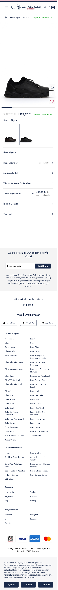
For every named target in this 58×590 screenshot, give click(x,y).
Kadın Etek (34, 397)
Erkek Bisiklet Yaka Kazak (40, 374)
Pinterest (33, 517)
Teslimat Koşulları (11, 473)
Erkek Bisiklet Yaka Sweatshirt (37, 362)
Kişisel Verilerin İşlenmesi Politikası (40, 463)
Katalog (33, 498)
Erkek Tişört (34, 345)
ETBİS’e (29, 549)
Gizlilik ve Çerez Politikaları (15, 455)
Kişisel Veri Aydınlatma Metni (14, 463)
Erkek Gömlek (10, 349)
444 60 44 (28, 303)
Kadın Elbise (10, 397)
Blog (6, 498)
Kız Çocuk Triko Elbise (39, 429)
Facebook (8, 513)
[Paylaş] (52, 85)
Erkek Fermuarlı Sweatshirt (15, 367)
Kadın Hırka (35, 421)
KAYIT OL (43, 264)
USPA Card (34, 494)
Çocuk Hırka (9, 429)
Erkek (7, 341)
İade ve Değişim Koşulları (15, 469)
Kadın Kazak (10, 421)
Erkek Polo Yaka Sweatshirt (15, 360)
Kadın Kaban (35, 402)
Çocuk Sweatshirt (11, 425)
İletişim (7, 451)
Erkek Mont (9, 389)
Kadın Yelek (9, 406)
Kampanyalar (10, 345)
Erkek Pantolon (36, 349)
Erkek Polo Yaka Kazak (13, 382)
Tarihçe (33, 490)
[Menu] (7, 7)
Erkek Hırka (9, 374)
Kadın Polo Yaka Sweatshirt (15, 417)
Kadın (32, 337)
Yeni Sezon (9, 337)
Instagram (34, 513)
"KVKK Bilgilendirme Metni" (33, 281)
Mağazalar (9, 494)
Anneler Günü (36, 433)
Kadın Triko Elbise (37, 417)
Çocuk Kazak (35, 425)
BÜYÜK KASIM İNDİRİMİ (14, 433)
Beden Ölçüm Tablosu (39, 469)
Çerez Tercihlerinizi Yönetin (38, 456)
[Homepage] (29, 7)
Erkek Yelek (34, 389)
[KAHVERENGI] (10, 132)
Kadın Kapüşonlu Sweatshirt (11, 411)
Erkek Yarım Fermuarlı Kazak (38, 384)
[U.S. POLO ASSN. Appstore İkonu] (9, 321)
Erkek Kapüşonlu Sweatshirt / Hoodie (38, 355)
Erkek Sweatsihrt (11, 353)
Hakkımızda (9, 490)
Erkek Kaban (10, 393)
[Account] (45, 7)
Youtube (8, 521)
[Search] (13, 7)
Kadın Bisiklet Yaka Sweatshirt (37, 411)
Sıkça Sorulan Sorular (39, 473)
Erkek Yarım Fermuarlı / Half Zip (39, 368)
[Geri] (5, 17)
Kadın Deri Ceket (37, 406)
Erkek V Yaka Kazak (12, 378)
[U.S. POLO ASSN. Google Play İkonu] (28, 321)
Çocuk (32, 341)
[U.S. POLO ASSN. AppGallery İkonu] (48, 321)
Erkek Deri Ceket (36, 393)
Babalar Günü (10, 438)
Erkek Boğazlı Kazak (38, 378)
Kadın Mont (9, 402)
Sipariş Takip (35, 451)
